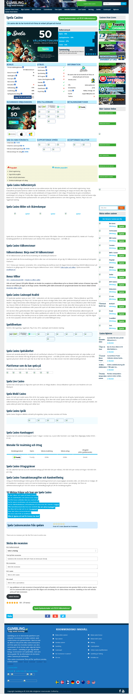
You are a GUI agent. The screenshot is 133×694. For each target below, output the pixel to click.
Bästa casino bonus (96, 635)
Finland (20, 661)
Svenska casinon (60, 642)
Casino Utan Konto (11, 12)
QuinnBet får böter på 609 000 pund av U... (115, 339)
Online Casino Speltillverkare (99, 650)
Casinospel (107, 9)
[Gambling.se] (57, 682)
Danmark (32, 661)
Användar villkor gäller (14, 288)
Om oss (57, 657)
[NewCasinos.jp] (78, 682)
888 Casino (112, 238)
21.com (111, 296)
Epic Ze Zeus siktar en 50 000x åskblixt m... (115, 348)
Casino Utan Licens (89, 4)
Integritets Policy (32, 671)
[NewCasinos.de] (72, 682)
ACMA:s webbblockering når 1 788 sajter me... (116, 366)
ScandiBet (112, 318)
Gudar (111, 274)
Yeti (110, 325)
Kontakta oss (94, 657)
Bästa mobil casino (96, 639)
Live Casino (82, 9)
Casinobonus (48, 9)
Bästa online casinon (61, 635)
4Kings (111, 267)
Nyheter (116, 9)
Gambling (58, 646)
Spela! (121, 226)
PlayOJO (112, 260)
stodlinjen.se (10, 269)
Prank (111, 311)
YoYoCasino (113, 231)
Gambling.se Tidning (97, 654)
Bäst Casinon (36, 9)
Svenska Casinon (70, 9)
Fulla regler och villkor (68, 267)
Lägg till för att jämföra (23, 97)
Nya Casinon (25, 9)
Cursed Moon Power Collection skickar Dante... (115, 357)
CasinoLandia (12, 667)
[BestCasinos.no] (88, 682)
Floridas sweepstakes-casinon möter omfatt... (114, 375)
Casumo (112, 245)
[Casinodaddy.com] (93, 682)
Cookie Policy (19, 671)
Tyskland (39, 661)
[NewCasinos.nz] (83, 682)
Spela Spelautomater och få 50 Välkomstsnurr (78, 18)
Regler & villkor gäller (32, 280)
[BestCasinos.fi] (67, 682)
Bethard (112, 304)
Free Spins (58, 9)
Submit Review (14, 596)
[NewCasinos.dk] (62, 682)
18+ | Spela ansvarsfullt (14, 280)
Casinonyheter (95, 646)
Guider (98, 9)
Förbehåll (10, 671)
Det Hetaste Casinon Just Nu (112, 219)
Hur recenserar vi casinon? (63, 654)
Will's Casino (113, 253)
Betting (91, 9)
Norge (26, 661)
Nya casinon (59, 639)
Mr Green (112, 223)
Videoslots (112, 289)
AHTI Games (113, 282)
